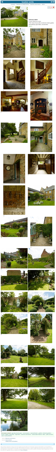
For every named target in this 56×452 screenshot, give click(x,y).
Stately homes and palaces (11, 441)
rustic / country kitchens (6, 435)
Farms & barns (8, 440)
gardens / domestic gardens (45, 433)
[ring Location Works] (54, 2)
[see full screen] (49, 7)
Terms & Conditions (24, 450)
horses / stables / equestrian (7, 434)
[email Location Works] (51, 2)
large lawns (17, 434)
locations (13, 4)
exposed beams (34, 433)
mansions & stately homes (22, 4)
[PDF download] (51, 8)
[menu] (2, 2)
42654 (43, 4)
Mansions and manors (10, 438)
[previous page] (1, 444)
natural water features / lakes (38, 434)
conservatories (26, 433)
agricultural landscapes (17, 433)
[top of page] (54, 444)
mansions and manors (35, 4)
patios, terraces (49, 434)
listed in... (31, 26)
